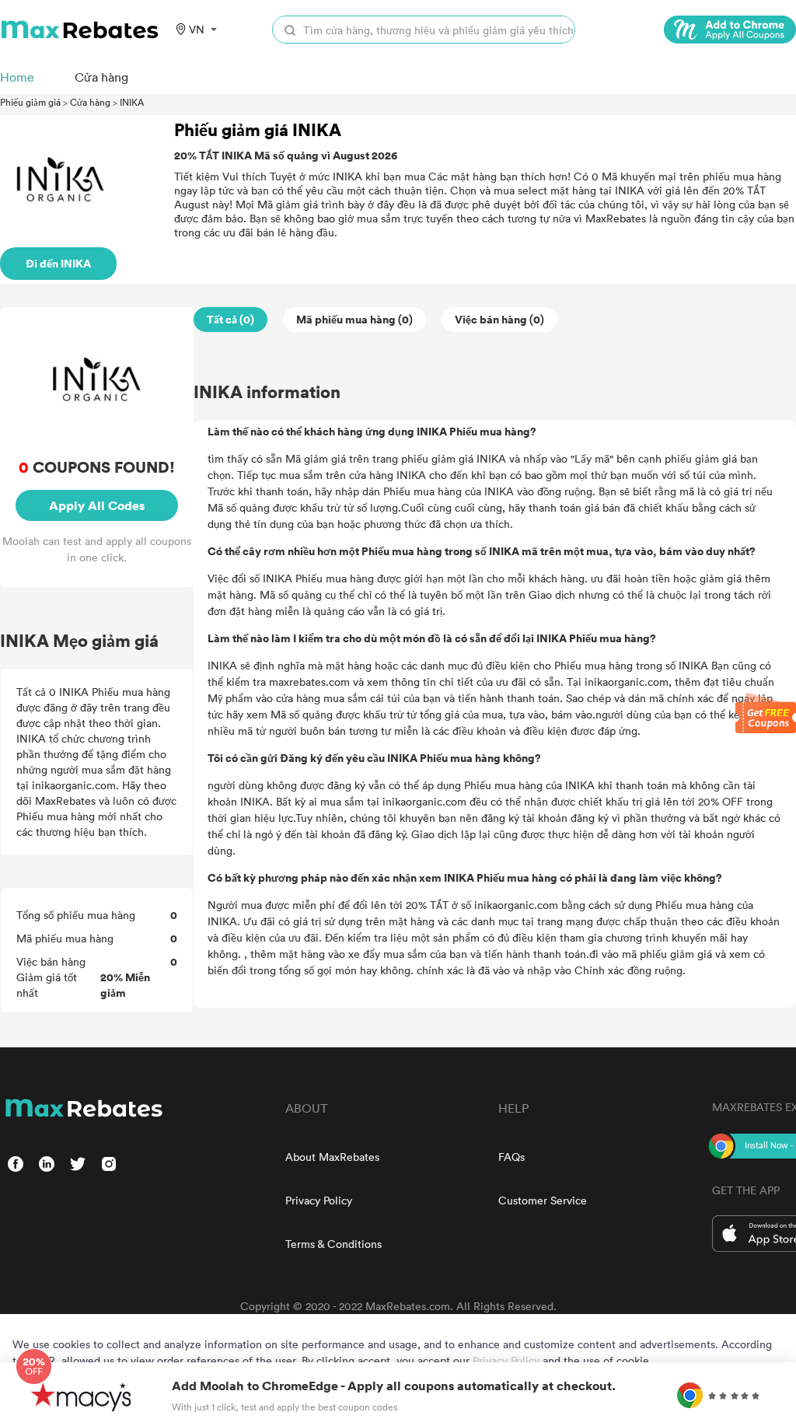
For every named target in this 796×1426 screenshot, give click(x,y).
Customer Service (542, 1200)
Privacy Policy (318, 1200)
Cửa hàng (90, 102)
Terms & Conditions (333, 1243)
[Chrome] (730, 30)
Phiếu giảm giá (30, 102)
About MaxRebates (332, 1156)
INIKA (132, 102)
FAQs (511, 1156)
